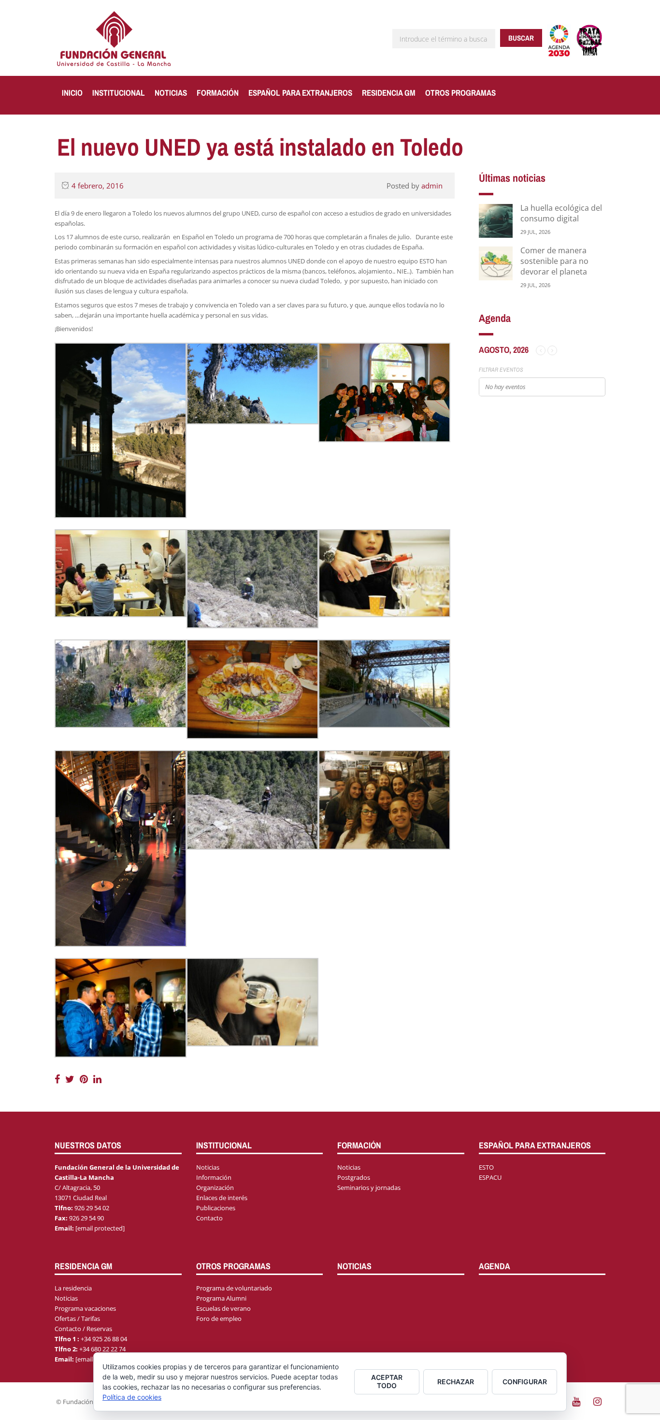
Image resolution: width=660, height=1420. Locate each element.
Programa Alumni (221, 1298)
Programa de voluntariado (234, 1288)
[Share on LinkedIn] (97, 1079)
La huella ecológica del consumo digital (561, 213)
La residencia (73, 1288)
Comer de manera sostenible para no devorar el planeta (554, 261)
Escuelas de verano (223, 1308)
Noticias (171, 92)
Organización (215, 1187)
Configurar (524, 1381)
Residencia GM (389, 92)
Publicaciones (215, 1207)
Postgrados (353, 1177)
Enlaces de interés (221, 1197)
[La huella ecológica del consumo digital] (496, 220)
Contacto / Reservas (83, 1328)
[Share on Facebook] (58, 1079)
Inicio (72, 92)
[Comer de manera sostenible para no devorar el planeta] (496, 262)
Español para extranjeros (300, 92)
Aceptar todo (386, 1381)
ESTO (486, 1167)
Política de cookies (131, 1397)
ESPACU (490, 1177)
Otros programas (460, 92)
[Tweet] (71, 1079)
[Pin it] (85, 1079)
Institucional (118, 92)
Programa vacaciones (85, 1308)
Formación (218, 92)
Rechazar (455, 1381)
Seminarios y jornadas (369, 1187)
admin (432, 185)
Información (213, 1177)
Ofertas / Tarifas (77, 1318)
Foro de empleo (219, 1318)
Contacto (209, 1218)
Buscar (521, 38)
